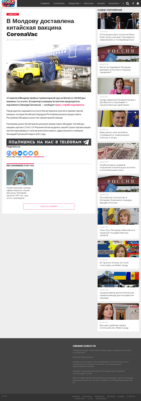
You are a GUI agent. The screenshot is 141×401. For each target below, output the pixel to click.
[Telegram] (25, 152)
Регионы (89, 3)
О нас (90, 399)
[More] (36, 152)
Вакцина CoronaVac (33, 157)
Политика (59, 3)
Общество (74, 3)
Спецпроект (101, 399)
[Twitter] (30, 152)
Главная (45, 3)
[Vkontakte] (19, 152)
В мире (101, 3)
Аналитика (80, 399)
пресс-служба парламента (69, 104)
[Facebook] (9, 152)
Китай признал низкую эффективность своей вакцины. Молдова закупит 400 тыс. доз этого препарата (18, 193)
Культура (113, 3)
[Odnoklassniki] (14, 152)
